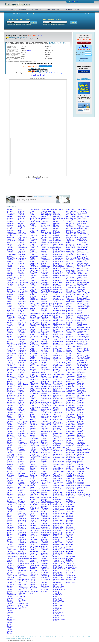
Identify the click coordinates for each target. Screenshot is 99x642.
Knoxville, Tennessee (69, 543)
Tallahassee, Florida (34, 384)
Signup (72, 1)
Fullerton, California (10, 500)
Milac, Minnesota (46, 532)
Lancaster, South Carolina (71, 484)
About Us (12, 636)
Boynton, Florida (23, 591)
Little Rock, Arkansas (10, 321)
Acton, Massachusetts (46, 373)
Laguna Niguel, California (12, 557)
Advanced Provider (26, 14)
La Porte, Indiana (33, 578)
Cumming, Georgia (33, 432)
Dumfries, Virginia (83, 317)
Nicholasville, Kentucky (45, 260)
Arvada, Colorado (20, 441)
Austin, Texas (70, 569)
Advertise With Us (72, 636)
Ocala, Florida (34, 322)
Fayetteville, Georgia (34, 439)
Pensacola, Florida (33, 356)
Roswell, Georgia (33, 460)
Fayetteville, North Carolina (58, 531)
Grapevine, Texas (83, 227)
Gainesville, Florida (34, 243)
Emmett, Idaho (35, 492)
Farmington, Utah (83, 282)
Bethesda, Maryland (44, 300)
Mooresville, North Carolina (58, 583)
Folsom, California (10, 486)
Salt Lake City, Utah (83, 293)
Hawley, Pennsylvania (70, 389)
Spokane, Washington (81, 436)
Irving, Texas (81, 230)
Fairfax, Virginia (82, 319)
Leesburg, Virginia (83, 336)
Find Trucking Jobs (34, 636)
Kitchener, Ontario (69, 333)
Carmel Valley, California (12, 413)
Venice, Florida (35, 392)
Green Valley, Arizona (11, 264)
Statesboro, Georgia (34, 467)
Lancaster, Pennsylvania (70, 396)
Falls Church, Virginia (81, 321)
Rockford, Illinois (33, 548)
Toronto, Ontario (71, 341)
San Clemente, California (22, 316)
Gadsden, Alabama (10, 217)
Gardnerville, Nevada (57, 238)
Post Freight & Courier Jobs (22, 636)
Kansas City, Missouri (45, 576)
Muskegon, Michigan (44, 479)
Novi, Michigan (46, 482)
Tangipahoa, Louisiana (45, 285)
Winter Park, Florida (34, 404)
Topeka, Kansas (46, 241)
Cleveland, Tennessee (69, 519)
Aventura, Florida (23, 579)
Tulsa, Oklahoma (69, 318)
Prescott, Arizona (10, 288)
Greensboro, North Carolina (58, 542)
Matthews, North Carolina (58, 580)
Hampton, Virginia (83, 329)
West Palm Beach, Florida (35, 401)
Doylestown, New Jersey (57, 286)
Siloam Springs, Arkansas (10, 336)
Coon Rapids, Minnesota (45, 519)
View (29, 50)
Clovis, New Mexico (57, 389)
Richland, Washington (81, 425)
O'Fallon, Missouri (44, 583)
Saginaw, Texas (82, 263)
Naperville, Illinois (33, 536)
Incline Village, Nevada (58, 245)
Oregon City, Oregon (70, 359)
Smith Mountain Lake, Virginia (82, 361)
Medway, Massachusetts (46, 394)
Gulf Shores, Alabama (11, 220)
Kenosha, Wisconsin (80, 462)
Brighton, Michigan (44, 436)
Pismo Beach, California (22, 248)
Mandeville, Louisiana (45, 274)
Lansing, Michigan (44, 465)
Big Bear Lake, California (12, 396)
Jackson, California (10, 540)
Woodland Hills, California (22, 434)
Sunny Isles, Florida (34, 380)
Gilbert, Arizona (12, 258)
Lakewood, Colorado (21, 488)
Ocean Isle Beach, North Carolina (57, 594)
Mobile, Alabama (10, 227)
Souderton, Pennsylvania (70, 424)
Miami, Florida (34, 303)
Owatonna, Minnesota (44, 538)
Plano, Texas (81, 254)
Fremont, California (10, 493)
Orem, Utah (81, 289)
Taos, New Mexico (57, 410)
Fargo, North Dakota (70, 241)
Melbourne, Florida (33, 297)
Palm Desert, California (21, 234)
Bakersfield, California (11, 385)
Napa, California (10, 616)
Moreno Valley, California (12, 609)
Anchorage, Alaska (11, 238)
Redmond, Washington (81, 422)
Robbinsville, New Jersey (57, 349)
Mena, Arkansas (10, 328)
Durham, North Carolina (58, 521)
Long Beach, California (11, 578)
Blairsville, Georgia (33, 422)
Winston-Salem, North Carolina (71, 234)
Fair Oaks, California (10, 479)
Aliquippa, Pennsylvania (70, 375)
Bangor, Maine (46, 287)
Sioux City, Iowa (46, 213)
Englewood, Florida (34, 227)
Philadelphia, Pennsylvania (70, 413)
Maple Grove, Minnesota (45, 526)
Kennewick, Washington (81, 408)
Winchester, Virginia (81, 373)
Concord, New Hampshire (58, 259)
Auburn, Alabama (10, 210)
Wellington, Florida (33, 397)
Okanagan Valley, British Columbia (11, 350)
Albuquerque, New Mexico (58, 385)
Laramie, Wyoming (83, 496)
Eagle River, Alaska (11, 241)
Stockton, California (20, 375)
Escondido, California (10, 476)
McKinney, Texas (82, 244)
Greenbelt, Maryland (44, 335)
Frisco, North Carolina (57, 535)
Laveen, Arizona (9, 267)
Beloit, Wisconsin (83, 452)
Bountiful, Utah (82, 280)
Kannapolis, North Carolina (58, 566)
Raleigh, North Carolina (58, 609)
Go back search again (37, 75)
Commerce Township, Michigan (44, 443)
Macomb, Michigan (44, 469)
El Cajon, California (10, 451)
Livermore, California (10, 573)
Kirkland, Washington (81, 411)
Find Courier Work (44, 636)
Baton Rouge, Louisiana (45, 267)
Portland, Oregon (69, 363)
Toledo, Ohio (70, 291)
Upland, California (20, 394)
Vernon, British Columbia (12, 368)
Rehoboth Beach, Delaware (23, 564)
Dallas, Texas (70, 582)
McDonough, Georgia (34, 453)
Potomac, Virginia (83, 355)
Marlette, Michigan (44, 472)
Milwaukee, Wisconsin (81, 479)
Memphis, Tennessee (69, 547)
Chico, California (10, 417)
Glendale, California (10, 507)
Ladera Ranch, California (12, 550)
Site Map (52, 636)
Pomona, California (20, 262)
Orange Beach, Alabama (12, 234)
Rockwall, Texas (82, 258)
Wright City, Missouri (57, 215)
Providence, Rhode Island (70, 457)
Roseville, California (20, 299)
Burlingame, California (11, 403)
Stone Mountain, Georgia (33, 471)
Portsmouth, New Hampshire (59, 276)
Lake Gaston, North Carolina (58, 573)
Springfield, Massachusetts (46, 408)
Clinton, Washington (81, 397)
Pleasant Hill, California (22, 255)
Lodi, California (12, 576)
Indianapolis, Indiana (34, 575)
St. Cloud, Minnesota (44, 548)
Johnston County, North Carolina (59, 562)
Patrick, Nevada (58, 254)
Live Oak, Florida (33, 286)
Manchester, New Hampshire (59, 269)
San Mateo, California (21, 333)
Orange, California (20, 224)
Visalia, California (20, 418)
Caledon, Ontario (69, 326)
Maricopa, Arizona (10, 274)
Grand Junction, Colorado (22, 477)
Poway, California (20, 266)
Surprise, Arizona (10, 299)
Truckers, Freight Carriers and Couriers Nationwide (18, 24)
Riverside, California (20, 295)
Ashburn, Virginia (83, 305)
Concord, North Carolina (58, 510)
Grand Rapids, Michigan (46, 458)
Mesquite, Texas (82, 246)
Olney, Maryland (46, 346)
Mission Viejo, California (11, 595)
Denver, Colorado (20, 460)
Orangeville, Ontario (70, 337)
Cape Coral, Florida (21, 601)
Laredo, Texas (81, 239)
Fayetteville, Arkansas (11, 318)
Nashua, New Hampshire (58, 273)
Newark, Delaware (20, 561)
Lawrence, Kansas (44, 222)
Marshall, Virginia (83, 339)
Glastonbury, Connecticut (21, 521)
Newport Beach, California (10, 624)
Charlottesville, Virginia (82, 309)
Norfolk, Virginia (82, 348)
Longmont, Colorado (21, 495)
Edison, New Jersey (57, 290)
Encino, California (10, 469)
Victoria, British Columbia (12, 371)
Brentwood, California (11, 399)
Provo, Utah (81, 291)
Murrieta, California (10, 613)
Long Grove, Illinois (34, 533)
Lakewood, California (10, 566)
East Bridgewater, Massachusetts (47, 387)
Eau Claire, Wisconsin (80, 458)
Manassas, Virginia (83, 338)
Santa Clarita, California (22, 347)
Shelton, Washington (81, 432)
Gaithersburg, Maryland (45, 325)
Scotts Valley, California (22, 361)
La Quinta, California (10, 547)
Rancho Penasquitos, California (21, 287)
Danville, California (10, 441)
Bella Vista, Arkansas (11, 311)
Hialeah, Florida (32, 250)
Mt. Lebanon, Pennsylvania (70, 406)
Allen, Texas (70, 563)
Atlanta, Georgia (32, 415)
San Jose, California (20, 326)
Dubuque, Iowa (46, 211)
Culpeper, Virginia (83, 315)
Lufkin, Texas (81, 242)
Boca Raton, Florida (21, 585)
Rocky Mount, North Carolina (58, 613)
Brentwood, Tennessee (69, 509)
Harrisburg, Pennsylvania (70, 385)
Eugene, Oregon (68, 349)
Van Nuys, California (21, 411)
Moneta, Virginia (82, 343)
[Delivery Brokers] (19, 4)
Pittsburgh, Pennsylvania (70, 417)
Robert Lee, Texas (83, 256)
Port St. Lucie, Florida (34, 366)
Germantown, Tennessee (70, 529)
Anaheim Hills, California (12, 378)
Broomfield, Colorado (21, 451)
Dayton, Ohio (70, 270)
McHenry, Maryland (44, 340)
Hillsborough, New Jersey (58, 304)
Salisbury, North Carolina (58, 616)
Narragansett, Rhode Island (70, 453)
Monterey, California (10, 602)
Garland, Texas (82, 221)
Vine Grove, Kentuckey (45, 245)
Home (11, 9)
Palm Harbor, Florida (34, 345)
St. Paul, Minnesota (44, 552)
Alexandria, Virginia (83, 301)
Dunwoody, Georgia (33, 436)
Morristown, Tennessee (69, 550)
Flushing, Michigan (44, 455)
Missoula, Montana (56, 224)
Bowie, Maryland (46, 303)
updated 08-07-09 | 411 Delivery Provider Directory (18, 638)
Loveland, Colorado (20, 498)
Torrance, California (20, 382)
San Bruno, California (21, 312)
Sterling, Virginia (82, 364)
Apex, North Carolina (57, 489)
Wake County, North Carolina (71, 217)
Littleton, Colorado (20, 491)
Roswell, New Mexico (58, 399)
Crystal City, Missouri (45, 569)
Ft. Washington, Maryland (46, 321)
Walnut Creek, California (22, 424)
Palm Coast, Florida (34, 342)
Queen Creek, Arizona (11, 292)
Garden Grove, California (12, 503)
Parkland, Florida (33, 349)
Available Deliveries (53, 9)
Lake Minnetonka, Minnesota (47, 522)
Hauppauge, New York (57, 444)
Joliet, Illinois (34, 530)
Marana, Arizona (9, 271)
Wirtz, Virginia (81, 376)
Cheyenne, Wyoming (80, 491)
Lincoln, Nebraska (56, 231)
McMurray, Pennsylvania (70, 403)
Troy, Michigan (46, 501)
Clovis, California (10, 424)
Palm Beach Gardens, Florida (34, 337)
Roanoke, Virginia (83, 359)
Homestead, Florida (34, 257)
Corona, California (10, 430)
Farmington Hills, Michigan (46, 450)
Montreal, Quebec (69, 441)
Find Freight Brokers (82, 636)
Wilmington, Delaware (21, 568)
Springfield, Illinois (34, 559)
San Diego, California (21, 319)
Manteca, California (10, 588)
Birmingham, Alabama (11, 214)
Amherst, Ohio (70, 253)
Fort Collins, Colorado (21, 474)
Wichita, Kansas (46, 242)
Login (77, 1)
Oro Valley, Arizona (10, 279)
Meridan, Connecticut (21, 528)
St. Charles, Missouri (45, 590)
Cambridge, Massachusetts (46, 380)
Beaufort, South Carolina (71, 463)
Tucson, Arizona (9, 306)
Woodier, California (20, 430)
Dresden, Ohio (71, 272)
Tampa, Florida (35, 386)
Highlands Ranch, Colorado (23, 484)
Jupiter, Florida (35, 270)
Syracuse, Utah (82, 298)
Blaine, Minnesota (44, 512)
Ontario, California (20, 220)
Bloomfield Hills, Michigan (46, 432)
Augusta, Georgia (33, 418)
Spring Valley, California (22, 371)
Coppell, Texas (71, 577)
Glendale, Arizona (10, 260)
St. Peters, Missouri (56, 212)
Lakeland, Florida (33, 279)
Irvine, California (10, 536)
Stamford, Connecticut (21, 545)
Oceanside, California (21, 217)
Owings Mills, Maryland (45, 349)
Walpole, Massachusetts (46, 411)
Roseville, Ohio (71, 286)
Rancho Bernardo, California (20, 273)
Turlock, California (20, 391)
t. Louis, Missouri (59, 209)
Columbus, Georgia (33, 425)
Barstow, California (10, 389)
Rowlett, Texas (82, 261)
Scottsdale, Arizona (10, 295)
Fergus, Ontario (71, 329)
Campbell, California (10, 406)
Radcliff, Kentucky (44, 264)
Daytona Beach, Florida (35, 217)
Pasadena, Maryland (44, 352)
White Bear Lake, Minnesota (47, 555)
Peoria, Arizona (12, 282)
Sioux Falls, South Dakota (70, 505)
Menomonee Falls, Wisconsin (83, 469)
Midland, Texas (82, 247)
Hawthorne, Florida (34, 246)
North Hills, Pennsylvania (70, 410)
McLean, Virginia (82, 341)
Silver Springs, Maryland (46, 359)
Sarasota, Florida (33, 370)
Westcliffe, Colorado (21, 507)
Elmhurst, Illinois (33, 522)
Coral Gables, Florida (22, 608)
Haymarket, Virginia (83, 334)
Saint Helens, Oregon (70, 370)
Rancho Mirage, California (22, 283)
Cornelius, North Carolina (59, 514)
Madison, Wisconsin (80, 465)
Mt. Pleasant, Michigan (45, 476)
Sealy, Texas (81, 267)
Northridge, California (10, 632)
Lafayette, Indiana (33, 581)
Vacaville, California (20, 397)
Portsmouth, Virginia (81, 352)
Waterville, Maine (47, 291)
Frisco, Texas (81, 218)
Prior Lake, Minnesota (44, 542)
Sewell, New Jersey (57, 356)
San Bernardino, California (23, 309)
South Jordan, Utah (83, 294)
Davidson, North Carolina (58, 517)
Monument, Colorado (21, 502)
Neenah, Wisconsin (83, 485)
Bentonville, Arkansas (11, 314)
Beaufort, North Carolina (58, 496)
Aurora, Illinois (35, 503)
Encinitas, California (10, 465)
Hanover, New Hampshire (58, 262)
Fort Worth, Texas (83, 216)
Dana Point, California (11, 437)
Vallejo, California (20, 404)
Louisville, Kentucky (44, 257)
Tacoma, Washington (81, 439)
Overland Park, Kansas (46, 234)
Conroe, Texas (71, 576)
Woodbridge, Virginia (81, 378)
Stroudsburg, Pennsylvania (70, 430)
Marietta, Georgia (33, 450)
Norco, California (10, 628)
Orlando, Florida (33, 330)
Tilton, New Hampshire (57, 279)
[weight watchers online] (63, 199)
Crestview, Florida (33, 214)
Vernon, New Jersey (57, 371)
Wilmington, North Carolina (71, 231)
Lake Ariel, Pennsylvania (70, 392)
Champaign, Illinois (34, 512)
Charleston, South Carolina (71, 470)
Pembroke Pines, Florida (34, 352)
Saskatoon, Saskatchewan (71, 460)
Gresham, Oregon (69, 352)
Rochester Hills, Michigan (46, 491)
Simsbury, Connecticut (21, 538)
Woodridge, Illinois (34, 562)
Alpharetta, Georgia (33, 411)
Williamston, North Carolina (71, 227)
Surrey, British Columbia (11, 354)
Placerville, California (21, 252)
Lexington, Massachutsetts (46, 422)
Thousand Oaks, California (23, 378)
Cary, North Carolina (57, 500)
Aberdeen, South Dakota (70, 495)
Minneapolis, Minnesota (45, 535)
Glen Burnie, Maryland (45, 332)
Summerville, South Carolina (71, 491)
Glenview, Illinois (33, 526)
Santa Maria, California (21, 351)
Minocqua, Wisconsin (80, 483)
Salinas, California (20, 306)
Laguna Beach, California (12, 554)
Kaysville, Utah (82, 284)
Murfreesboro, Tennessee (70, 557)
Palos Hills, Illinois (34, 543)
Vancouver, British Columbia (10, 358)
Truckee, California (20, 387)
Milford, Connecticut (21, 531)
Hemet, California (10, 517)
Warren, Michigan (47, 503)
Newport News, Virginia (82, 345)
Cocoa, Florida (22, 605)
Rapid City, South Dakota (70, 502)
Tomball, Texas (82, 275)
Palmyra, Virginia (83, 350)
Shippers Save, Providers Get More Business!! (54, 24)
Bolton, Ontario (71, 320)
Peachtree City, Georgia (35, 457)
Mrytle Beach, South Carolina (71, 488)
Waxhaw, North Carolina (71, 220)
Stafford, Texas (82, 274)
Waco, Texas (81, 279)
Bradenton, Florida (21, 594)
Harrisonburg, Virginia (81, 332)
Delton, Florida (35, 220)
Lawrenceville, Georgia (35, 446)
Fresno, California (10, 496)
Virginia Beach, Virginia (82, 370)
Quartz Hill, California (21, 269)
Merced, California (10, 592)
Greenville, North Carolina (59, 545)
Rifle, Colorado (22, 504)
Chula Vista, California (11, 420)
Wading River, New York (58, 476)
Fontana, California (10, 489)
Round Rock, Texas (83, 260)
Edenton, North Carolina (58, 524)
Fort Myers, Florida (33, 240)
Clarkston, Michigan (44, 439)
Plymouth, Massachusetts (46, 404)
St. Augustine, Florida (34, 373)
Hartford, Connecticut (21, 524)
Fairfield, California (10, 483)
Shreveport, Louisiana (45, 281)
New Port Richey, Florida (35, 316)
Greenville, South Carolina (71, 477)
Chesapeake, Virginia (81, 312)
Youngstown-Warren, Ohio (70, 300)
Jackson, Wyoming (83, 494)
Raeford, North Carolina (58, 606)
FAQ (88, 13)
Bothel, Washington (83, 395)
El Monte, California (10, 458)
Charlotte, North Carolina (58, 507)
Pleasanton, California (21, 259)
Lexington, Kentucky (44, 253)
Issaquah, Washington (81, 404)
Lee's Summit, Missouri (45, 580)
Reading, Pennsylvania (70, 420)
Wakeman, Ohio (71, 293)
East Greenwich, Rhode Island (70, 449)
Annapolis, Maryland (44, 293)
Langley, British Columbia (12, 345)
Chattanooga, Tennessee (70, 512)
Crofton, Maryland (47, 313)
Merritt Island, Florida (34, 300)
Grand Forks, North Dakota (70, 245)
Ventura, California (20, 415)
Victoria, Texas (82, 277)
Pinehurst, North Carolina (58, 602)
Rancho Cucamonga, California (21, 278)
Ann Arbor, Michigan (44, 429)
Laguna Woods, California (10, 561)
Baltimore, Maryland (44, 297)
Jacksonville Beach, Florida (35, 267)
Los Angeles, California (11, 581)
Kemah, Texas (82, 237)
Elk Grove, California (10, 462)
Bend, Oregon (70, 346)
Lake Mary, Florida (33, 276)
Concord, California (10, 427)
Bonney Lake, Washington (81, 392)
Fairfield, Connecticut (21, 517)
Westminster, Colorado (21, 510)
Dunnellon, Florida (33, 224)
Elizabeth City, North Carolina (58, 528)
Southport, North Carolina (59, 620)
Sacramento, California (21, 302)
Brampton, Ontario (69, 323)
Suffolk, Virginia (82, 366)
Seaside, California (20, 365)
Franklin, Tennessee (69, 526)
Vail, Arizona (11, 308)
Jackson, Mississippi (44, 562)
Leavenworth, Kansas (45, 226)
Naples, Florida (35, 313)
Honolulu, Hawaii (33, 486)
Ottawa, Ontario (71, 339)
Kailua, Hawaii (35, 489)
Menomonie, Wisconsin (81, 472)
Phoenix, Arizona (10, 285)
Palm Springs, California (22, 238)
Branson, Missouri (44, 566)
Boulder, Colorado (20, 448)
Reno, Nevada (58, 256)
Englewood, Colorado (21, 467)
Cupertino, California (10, 434)
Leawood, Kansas (44, 229)
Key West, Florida (33, 273)
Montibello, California (10, 606)
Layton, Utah (81, 286)
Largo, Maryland (46, 338)
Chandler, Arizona (10, 248)
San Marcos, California (21, 330)
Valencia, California (20, 401)
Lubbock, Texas (82, 241)
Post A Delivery (36, 9)
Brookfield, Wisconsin (80, 455)
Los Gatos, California (10, 585)
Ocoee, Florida (35, 324)
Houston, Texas (82, 228)
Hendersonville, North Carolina (58, 552)
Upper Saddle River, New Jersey (58, 367)
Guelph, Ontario (71, 331)
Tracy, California (23, 385)
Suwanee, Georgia (33, 476)
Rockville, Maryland (44, 356)
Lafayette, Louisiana (44, 271)
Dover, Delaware (23, 558)
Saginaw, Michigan (44, 495)
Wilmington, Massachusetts (46, 415)
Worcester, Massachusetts (46, 418)
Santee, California (20, 358)
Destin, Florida (35, 221)
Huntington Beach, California (10, 532)
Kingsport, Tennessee (69, 536)
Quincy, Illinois (35, 546)
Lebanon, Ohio (71, 280)
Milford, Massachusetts (46, 401)
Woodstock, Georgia (34, 483)
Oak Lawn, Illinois (33, 540)
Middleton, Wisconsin (80, 476)
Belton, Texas (70, 570)
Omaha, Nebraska (56, 234)
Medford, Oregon (69, 356)
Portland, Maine (46, 289)
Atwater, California (10, 382)
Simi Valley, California (21, 368)
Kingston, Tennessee (69, 540)
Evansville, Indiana (33, 568)
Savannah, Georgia (33, 463)
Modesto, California (10, 599)
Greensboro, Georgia (34, 443)
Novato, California (20, 210)
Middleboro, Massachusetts (46, 397)
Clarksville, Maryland (44, 307)
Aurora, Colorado (23, 444)
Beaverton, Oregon (69, 344)
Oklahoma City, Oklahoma (71, 314)
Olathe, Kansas (46, 232)
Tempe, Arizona (9, 302)
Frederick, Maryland (44, 318)
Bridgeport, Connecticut (21, 514)
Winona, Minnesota (44, 559)
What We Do (22, 9)
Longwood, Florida (33, 293)
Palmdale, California (20, 241)
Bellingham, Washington (81, 389)
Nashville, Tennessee (69, 561)
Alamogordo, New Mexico (57, 382)
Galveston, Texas (83, 220)
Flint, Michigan (46, 452)
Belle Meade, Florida (22, 581)
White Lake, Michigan (45, 509)
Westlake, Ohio (71, 294)
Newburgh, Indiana (33, 585)
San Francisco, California (22, 323)
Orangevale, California (21, 227)
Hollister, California (10, 524)
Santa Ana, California (21, 340)
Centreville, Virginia (83, 307)
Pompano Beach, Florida (35, 359)
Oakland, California (20, 214)
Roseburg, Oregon (69, 366)
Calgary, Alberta (9, 245)
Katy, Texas (81, 232)
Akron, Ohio (70, 251)
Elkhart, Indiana (35, 565)
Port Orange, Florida (34, 363)
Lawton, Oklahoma (69, 307)
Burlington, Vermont (83, 300)
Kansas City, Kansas (45, 219)
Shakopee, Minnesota (44, 545)
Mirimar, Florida (35, 312)
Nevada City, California (11, 620)
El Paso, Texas (82, 211)
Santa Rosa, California (21, 354)
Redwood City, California (22, 292)
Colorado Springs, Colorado (20, 456)
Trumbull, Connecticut (21, 552)
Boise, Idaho (34, 490)
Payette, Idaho (35, 497)
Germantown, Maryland (45, 328)
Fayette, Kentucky (47, 247)
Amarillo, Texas (71, 565)
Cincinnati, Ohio (71, 258)
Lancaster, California (10, 569)
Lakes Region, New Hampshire (58, 266)
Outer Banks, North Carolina (58, 599)
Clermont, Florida (23, 603)
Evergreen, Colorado (21, 470)
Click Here (41, 36)
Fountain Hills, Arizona (12, 255)
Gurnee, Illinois (35, 529)
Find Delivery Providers (72, 9)
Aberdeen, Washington (81, 382)
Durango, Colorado (20, 463)
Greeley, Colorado (20, 481)
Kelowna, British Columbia (10, 341)
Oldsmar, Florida (33, 326)
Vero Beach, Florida (34, 394)
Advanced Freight (13, 14)
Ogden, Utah (81, 287)
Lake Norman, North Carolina (58, 576)
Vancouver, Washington (81, 443)
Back (38, 179)
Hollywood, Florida (33, 253)
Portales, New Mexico (58, 396)
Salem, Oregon (71, 372)
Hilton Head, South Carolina (71, 481)
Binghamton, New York (57, 427)
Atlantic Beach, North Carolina (58, 493)
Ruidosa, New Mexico (58, 403)
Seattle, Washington (81, 429)
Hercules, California (10, 521)
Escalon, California (10, 472)
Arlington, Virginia (83, 303)
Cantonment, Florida (21, 597)
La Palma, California (10, 543)
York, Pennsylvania (70, 437)
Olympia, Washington (81, 418)
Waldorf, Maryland (44, 366)
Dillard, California (10, 444)
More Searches (84, 61)
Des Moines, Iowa (47, 209)
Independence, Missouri (46, 573)
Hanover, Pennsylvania (70, 382)
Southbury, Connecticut (21, 542)
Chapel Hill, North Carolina (58, 503)
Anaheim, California (10, 375)
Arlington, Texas (71, 567)
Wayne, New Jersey (57, 378)
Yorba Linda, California (21, 437)
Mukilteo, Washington (81, 415)
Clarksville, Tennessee (69, 516)
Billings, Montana (59, 218)
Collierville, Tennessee (69, 522)
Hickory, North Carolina (58, 555)
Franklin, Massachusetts (46, 391)
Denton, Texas (82, 209)
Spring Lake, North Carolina (71, 210)
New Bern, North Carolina (59, 590)
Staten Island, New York (58, 469)
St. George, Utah (82, 296)
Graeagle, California (10, 510)
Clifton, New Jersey (57, 283)
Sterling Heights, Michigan (46, 498)
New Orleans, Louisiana (45, 278)
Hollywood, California (10, 528)
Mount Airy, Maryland (44, 344)
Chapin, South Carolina (70, 467)
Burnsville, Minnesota (44, 516)
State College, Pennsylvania (70, 427)
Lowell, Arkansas (10, 325)
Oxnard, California (20, 231)
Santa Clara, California (21, 344)
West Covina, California (22, 427)
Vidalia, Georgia (32, 479)
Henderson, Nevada (57, 241)
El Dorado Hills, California (12, 455)
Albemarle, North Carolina (59, 486)
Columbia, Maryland (44, 311)
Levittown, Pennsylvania (70, 399)
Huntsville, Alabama (10, 224)
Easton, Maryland (47, 315)
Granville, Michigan (44, 462)
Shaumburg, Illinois (34, 552)
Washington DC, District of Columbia (23, 572)
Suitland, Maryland (44, 363)
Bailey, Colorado (23, 445)
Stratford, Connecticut (21, 548)
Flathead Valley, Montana (58, 220)
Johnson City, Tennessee (70, 533)
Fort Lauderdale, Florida (34, 235)
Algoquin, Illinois (33, 500)
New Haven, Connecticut (21, 535)
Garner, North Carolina (58, 538)
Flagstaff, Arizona (10, 252)
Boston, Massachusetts (46, 377)
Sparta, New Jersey (57, 359)
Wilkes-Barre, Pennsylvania (70, 434)
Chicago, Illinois (33, 516)
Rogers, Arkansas (10, 332)
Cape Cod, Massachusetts (46, 384)
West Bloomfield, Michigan (46, 505)
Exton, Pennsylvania (70, 378)
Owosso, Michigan (44, 484)
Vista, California (22, 421)
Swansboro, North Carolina (71, 214)
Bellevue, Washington (81, 385)
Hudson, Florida (32, 260)
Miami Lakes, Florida (34, 306)
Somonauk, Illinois (34, 555)
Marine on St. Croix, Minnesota (46, 529)
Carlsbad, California (10, 410)
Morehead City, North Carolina (58, 587)
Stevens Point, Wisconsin (82, 488)
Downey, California (10, 448)
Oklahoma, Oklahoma (69, 311)
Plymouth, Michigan (44, 488)
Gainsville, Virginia (83, 327)
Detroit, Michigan (46, 447)
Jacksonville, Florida (34, 264)
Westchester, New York (57, 479)
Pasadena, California (21, 245)
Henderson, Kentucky (45, 250)
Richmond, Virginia (83, 357)
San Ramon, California (21, 337)
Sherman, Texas (82, 268)
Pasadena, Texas (83, 253)
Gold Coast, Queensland (70, 444)
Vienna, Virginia (82, 367)
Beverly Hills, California (11, 392)
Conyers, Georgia (33, 429)
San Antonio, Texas (83, 265)
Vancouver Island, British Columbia (11, 364)
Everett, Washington (81, 401)
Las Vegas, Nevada (57, 248)
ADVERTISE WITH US (59, 2)
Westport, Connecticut (21, 555)
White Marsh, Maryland (45, 370)
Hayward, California (10, 514)
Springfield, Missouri (45, 587)
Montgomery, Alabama (11, 231)
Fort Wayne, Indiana (34, 571)
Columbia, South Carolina (71, 474)
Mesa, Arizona (11, 277)
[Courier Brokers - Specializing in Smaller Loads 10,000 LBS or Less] (84, 106)
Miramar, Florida (33, 309)
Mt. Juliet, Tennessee (69, 554)
